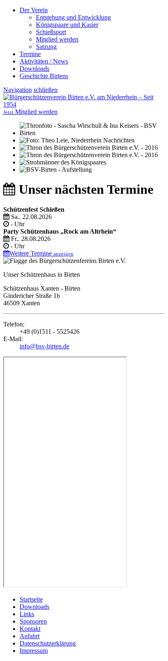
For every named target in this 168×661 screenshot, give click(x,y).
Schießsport (51, 31)
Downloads (34, 68)
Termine (30, 53)
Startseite (31, 599)
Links (27, 614)
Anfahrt (30, 636)
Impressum (34, 650)
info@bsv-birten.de (44, 346)
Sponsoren (33, 621)
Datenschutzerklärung (48, 643)
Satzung (46, 46)
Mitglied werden (57, 39)
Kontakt (30, 628)
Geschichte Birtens (44, 75)
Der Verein (34, 10)
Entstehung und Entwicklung (73, 17)
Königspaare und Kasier (67, 24)
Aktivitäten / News (44, 61)
